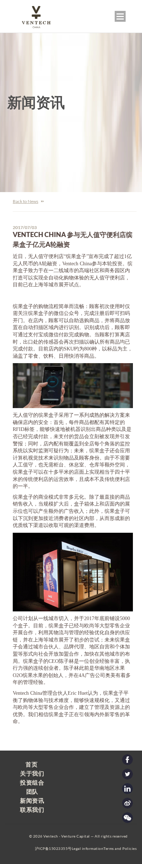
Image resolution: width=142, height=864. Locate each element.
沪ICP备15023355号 (53, 848)
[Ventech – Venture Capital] (32, 28)
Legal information (88, 848)
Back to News (25, 201)
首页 (31, 764)
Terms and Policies (120, 848)
